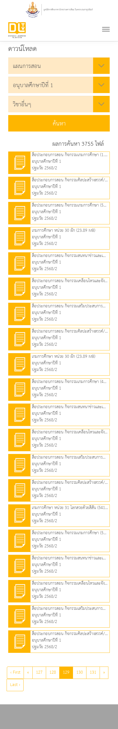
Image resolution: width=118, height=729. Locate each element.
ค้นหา (59, 123)
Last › (15, 685)
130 (79, 672)
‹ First (15, 672)
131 (93, 672)
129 (66, 672)
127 (39, 672)
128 (52, 672)
